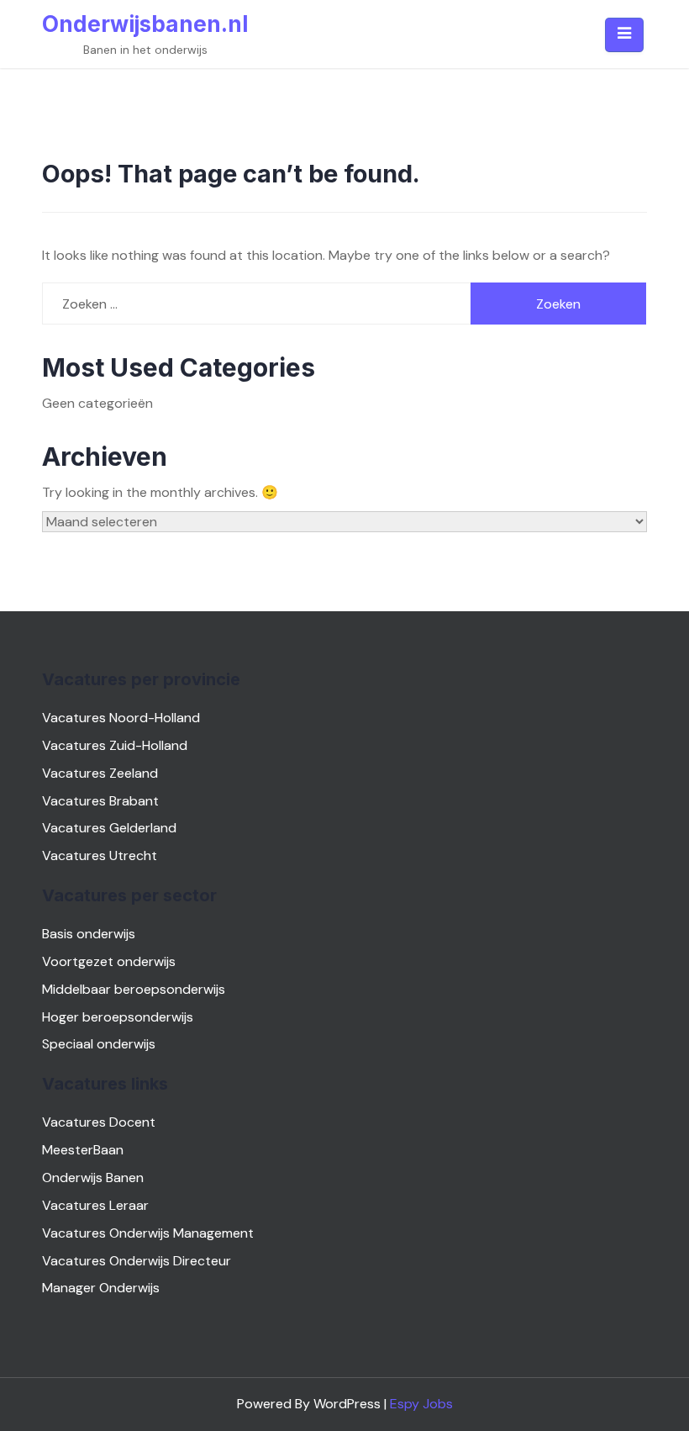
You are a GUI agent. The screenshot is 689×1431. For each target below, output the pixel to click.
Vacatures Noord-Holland (121, 717)
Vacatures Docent (98, 1122)
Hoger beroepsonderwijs (117, 1017)
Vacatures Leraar (95, 1205)
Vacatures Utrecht (99, 855)
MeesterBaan (83, 1150)
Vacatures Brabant (100, 801)
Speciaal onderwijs (98, 1044)
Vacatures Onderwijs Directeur (136, 1261)
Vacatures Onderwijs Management (148, 1233)
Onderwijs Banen (93, 1177)
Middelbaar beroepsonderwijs (133, 989)
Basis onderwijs (88, 934)
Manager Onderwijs (101, 1287)
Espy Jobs (421, 1404)
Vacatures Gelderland (109, 828)
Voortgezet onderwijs (109, 961)
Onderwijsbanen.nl (145, 24)
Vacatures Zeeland (100, 773)
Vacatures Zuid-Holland (114, 745)
